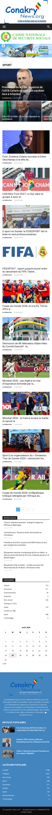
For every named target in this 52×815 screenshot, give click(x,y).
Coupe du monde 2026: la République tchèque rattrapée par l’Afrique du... (23, 494)
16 (46, 646)
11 (13, 646)
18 (13, 651)
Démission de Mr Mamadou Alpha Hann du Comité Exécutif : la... (24, 345)
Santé (6, 607)
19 (20, 651)
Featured (7, 596)
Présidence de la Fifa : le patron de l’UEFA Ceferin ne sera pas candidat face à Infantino (25, 544)
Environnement (10, 593)
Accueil (4, 62)
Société (7, 611)
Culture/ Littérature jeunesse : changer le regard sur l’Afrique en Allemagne (23, 524)
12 (20, 646)
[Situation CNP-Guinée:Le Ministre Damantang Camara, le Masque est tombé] (6, 742)
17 (6, 651)
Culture (6, 585)
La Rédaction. (7, 98)
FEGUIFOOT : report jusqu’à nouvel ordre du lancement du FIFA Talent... (24, 270)
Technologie (9, 618)
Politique (7, 603)
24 (6, 655)
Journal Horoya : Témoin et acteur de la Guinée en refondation (23, 534)
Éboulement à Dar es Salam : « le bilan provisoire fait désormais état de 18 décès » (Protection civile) (24, 566)
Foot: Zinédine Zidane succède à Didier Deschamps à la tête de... (24, 158)
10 (6, 646)
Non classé (8, 600)
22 (39, 651)
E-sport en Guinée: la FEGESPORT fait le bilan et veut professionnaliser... (24, 233)
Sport (6, 614)
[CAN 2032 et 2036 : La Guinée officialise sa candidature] (21, 116)
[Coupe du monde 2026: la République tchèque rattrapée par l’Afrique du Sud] (26, 478)
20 (27, 651)
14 (33, 646)
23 (46, 651)
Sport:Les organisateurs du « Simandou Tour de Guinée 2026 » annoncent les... (24, 457)
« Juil (4, 663)
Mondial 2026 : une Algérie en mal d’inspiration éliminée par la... (21, 382)
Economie (8, 589)
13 (27, 646)
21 (33, 651)
